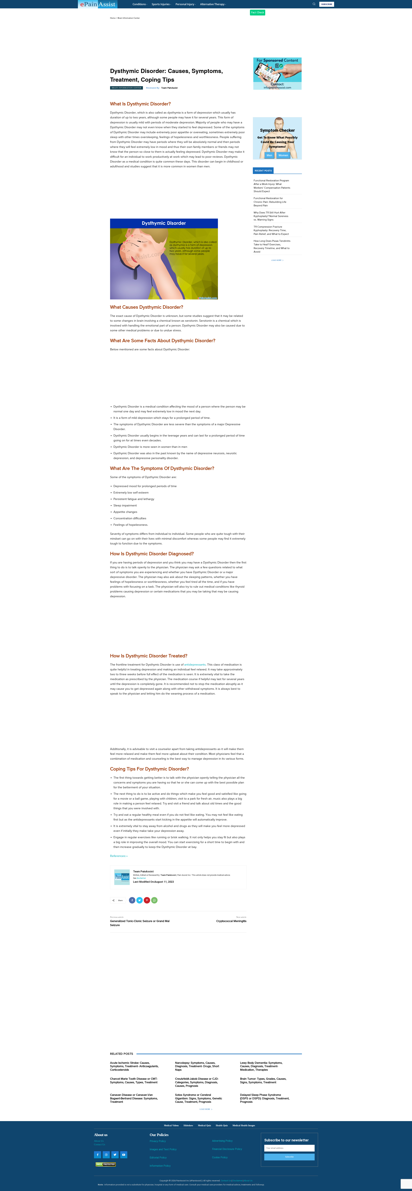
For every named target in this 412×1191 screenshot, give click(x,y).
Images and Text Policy (163, 1149)
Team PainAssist (169, 88)
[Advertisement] (178, 43)
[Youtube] (123, 1154)
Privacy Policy (158, 1141)
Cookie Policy (220, 1157)
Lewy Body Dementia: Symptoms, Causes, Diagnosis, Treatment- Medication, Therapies (261, 1066)
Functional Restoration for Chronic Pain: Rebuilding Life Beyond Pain (270, 202)
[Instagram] (106, 1154)
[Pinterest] (147, 900)
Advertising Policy (222, 1140)
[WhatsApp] (154, 900)
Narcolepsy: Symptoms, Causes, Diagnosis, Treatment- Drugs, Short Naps (197, 1066)
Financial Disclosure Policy (227, 1149)
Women (283, 155)
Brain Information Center (129, 18)
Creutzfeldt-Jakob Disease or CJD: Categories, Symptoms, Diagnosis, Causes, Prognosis (196, 1082)
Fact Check (257, 12)
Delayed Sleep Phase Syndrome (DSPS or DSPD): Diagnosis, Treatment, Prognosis (264, 1098)
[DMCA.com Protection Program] (105, 1165)
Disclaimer (237, 1180)
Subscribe (289, 1157)
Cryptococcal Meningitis (231, 921)
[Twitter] (139, 900)
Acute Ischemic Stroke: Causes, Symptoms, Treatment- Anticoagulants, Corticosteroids (134, 1066)
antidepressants (195, 664)
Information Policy (160, 1165)
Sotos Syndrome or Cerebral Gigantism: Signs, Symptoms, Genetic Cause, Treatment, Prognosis (198, 1098)
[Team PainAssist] (122, 877)
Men (269, 155)
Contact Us (99, 1144)
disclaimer (141, 878)
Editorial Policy (158, 1157)
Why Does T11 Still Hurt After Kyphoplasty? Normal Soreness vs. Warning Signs (271, 216)
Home (113, 18)
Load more (276, 260)
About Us (99, 1141)
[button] (314, 3)
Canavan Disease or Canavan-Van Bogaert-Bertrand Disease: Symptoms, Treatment (134, 1098)
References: (118, 856)
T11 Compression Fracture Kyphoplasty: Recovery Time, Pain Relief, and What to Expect (271, 230)
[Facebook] (132, 900)
